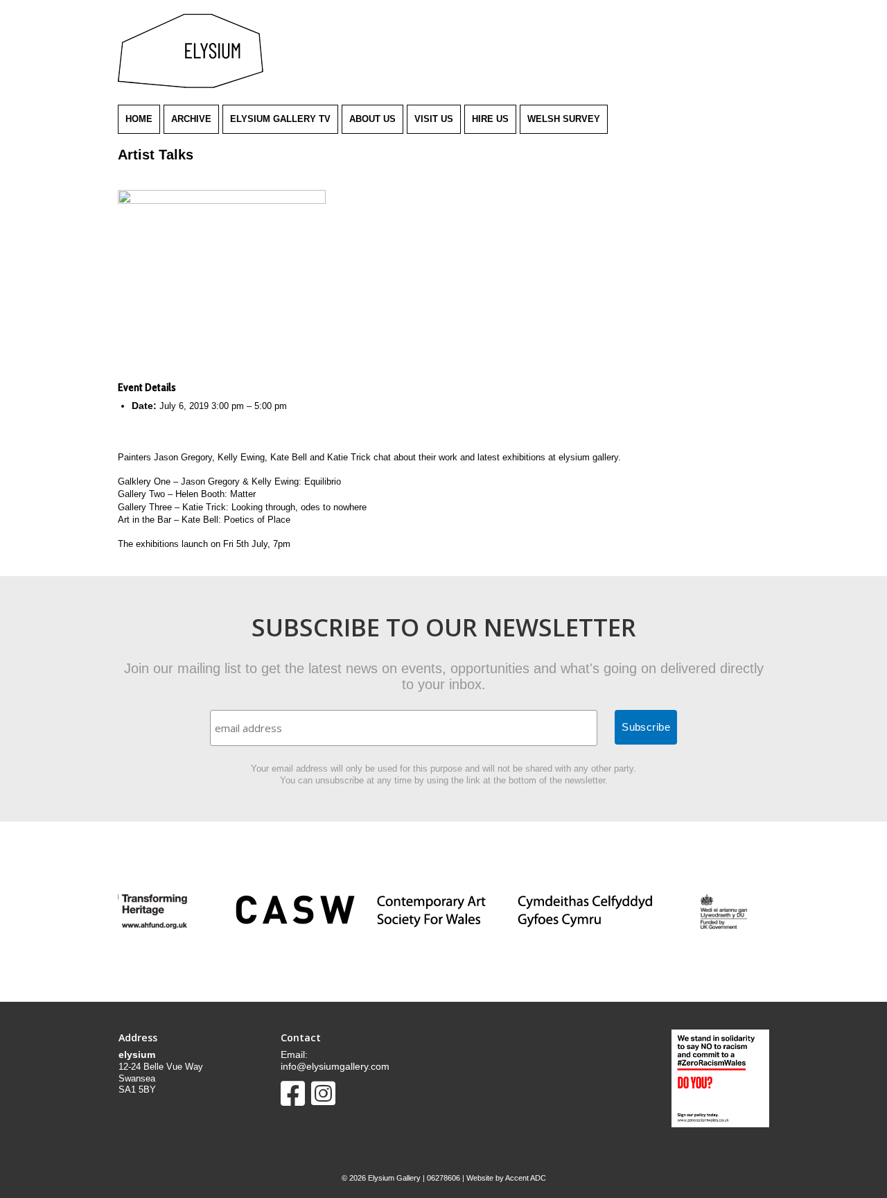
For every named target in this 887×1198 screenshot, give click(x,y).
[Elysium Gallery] (190, 85)
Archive (191, 119)
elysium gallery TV (280, 119)
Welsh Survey (563, 119)
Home (138, 119)
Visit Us (433, 119)
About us (372, 119)
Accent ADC (525, 1178)
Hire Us (490, 119)
